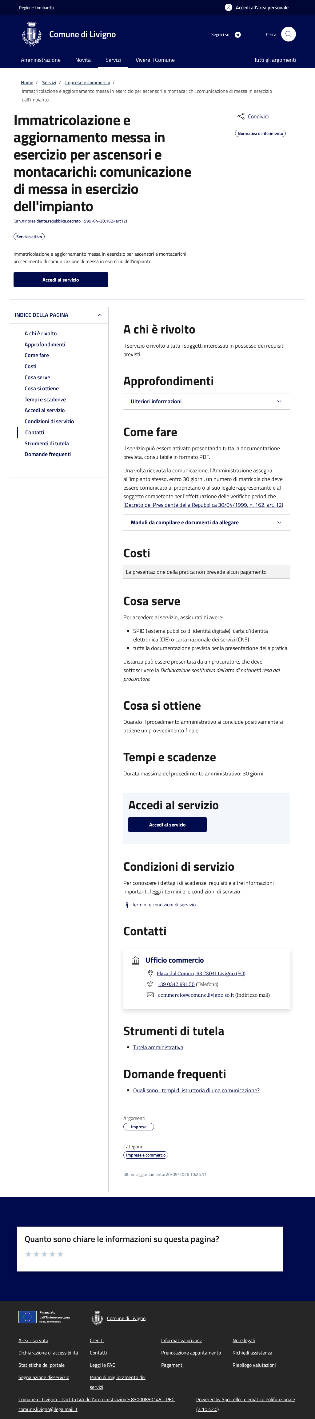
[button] (256, 7)
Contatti (98, 1352)
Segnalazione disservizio (43, 1377)
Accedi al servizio (60, 279)
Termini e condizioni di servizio (164, 904)
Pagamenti (172, 1365)
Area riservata (33, 1340)
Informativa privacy (181, 1340)
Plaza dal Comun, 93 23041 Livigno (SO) (201, 973)
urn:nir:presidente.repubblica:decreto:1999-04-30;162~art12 (70, 221)
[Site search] (288, 34)
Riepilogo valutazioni (254, 1365)
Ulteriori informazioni (156, 401)
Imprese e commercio (87, 82)
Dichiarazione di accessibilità (48, 1352)
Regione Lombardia (36, 7)
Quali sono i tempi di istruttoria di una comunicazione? (196, 1090)
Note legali (244, 1340)
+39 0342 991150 (176, 984)
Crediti (97, 1340)
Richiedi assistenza (252, 1352)
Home (27, 82)
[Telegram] (235, 34)
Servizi (49, 82)
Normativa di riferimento (260, 132)
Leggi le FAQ (103, 1365)
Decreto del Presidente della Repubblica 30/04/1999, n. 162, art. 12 (203, 505)
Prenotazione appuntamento (191, 1352)
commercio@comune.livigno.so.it (196, 995)
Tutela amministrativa (158, 1047)
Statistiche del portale (41, 1365)
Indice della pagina (41, 315)
